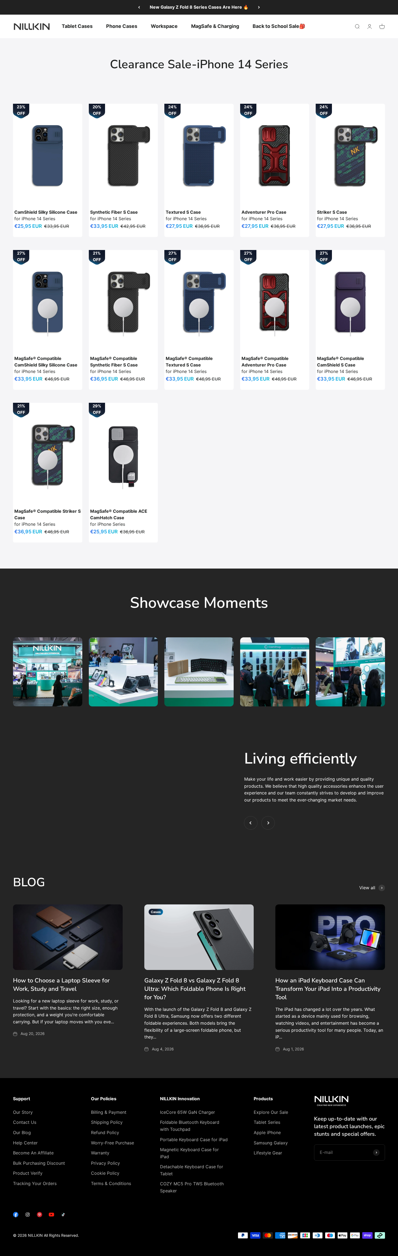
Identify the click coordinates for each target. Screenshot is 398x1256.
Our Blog (22, 1132)
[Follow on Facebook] (15, 1215)
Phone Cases (121, 26)
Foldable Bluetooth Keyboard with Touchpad (189, 1125)
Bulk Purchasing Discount (39, 1163)
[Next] (259, 7)
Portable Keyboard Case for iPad (194, 1139)
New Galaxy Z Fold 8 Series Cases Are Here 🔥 (199, 7)
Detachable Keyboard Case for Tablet (191, 1170)
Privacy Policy (105, 1163)
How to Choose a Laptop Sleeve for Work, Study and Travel (61, 984)
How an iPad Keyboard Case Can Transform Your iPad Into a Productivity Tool (327, 988)
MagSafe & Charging (215, 26)
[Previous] (139, 7)
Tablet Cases (77, 26)
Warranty (100, 1153)
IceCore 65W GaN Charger (187, 1112)
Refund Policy (105, 1132)
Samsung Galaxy (271, 1142)
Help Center (25, 1142)
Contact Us (24, 1122)
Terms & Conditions (111, 1183)
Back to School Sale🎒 (279, 26)
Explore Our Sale (271, 1112)
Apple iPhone (267, 1132)
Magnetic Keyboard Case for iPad (189, 1153)
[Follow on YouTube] (51, 1215)
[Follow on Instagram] (27, 1215)
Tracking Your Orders (35, 1183)
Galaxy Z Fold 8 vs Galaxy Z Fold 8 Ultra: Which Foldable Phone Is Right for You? (195, 988)
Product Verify (28, 1173)
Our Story (23, 1112)
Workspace (164, 26)
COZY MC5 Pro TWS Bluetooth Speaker (192, 1187)
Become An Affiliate (33, 1153)
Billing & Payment (108, 1112)
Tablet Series (267, 1122)
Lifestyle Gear (268, 1153)
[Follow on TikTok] (63, 1215)
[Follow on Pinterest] (39, 1215)
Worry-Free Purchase (112, 1142)
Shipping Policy (107, 1122)
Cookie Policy (105, 1173)
